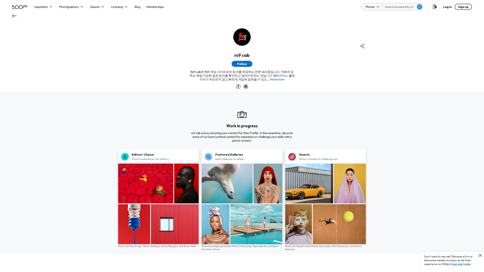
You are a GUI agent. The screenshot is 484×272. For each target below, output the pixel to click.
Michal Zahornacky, (242, 246)
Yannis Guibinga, (152, 246)
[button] (420, 7)
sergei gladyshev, (222, 246)
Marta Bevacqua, (341, 246)
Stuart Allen (190, 246)
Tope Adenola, (260, 246)
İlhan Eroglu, (136, 246)
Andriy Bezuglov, (170, 246)
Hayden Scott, (303, 246)
